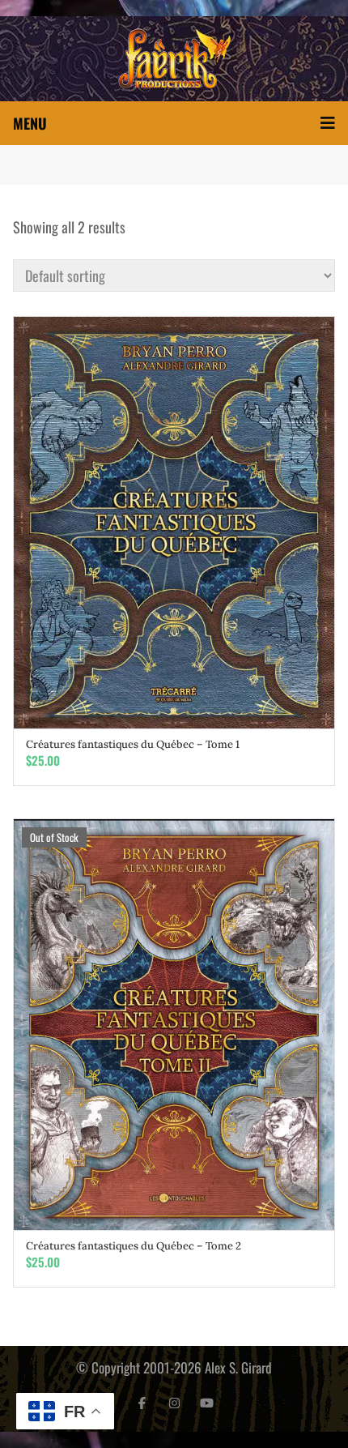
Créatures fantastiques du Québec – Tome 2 (133, 1246)
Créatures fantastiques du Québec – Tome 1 (133, 744)
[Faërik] (174, 58)
